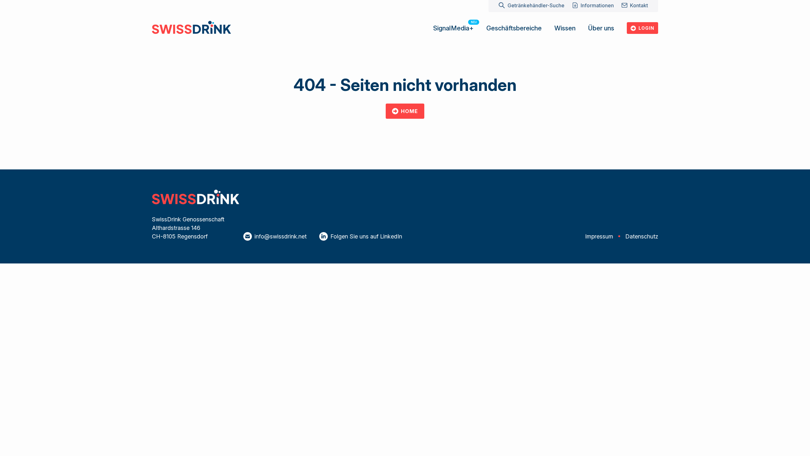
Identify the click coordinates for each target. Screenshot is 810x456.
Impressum (599, 236)
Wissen (565, 28)
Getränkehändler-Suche (536, 5)
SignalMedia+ (453, 28)
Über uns (601, 28)
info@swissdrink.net (280, 236)
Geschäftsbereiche (514, 28)
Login (646, 28)
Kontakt (639, 5)
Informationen (597, 5)
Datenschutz (641, 236)
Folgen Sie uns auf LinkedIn (366, 236)
